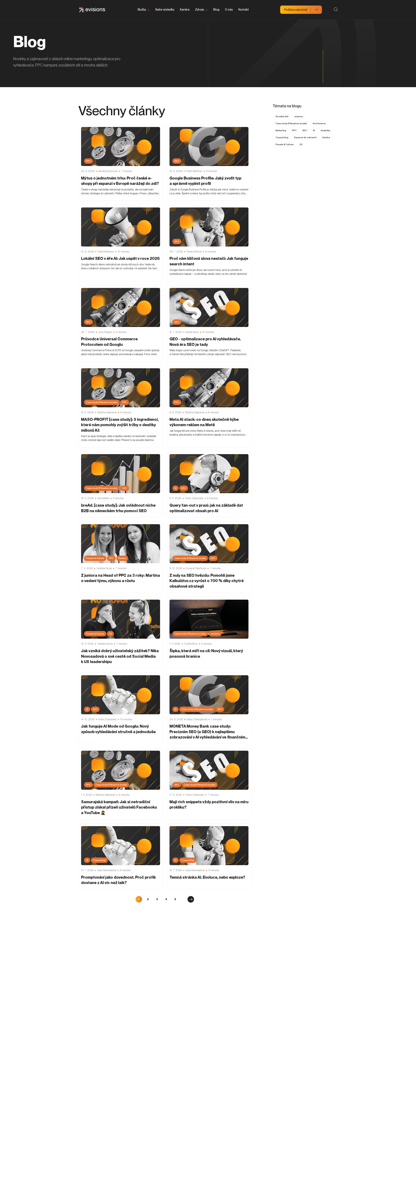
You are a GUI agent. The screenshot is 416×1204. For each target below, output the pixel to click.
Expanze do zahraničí (305, 137)
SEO (304, 130)
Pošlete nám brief (295, 9)
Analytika (325, 130)
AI (314, 130)
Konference (319, 123)
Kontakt (243, 9)
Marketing (281, 130)
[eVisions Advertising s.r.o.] (92, 9)
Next (191, 899)
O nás (229, 9)
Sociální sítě (282, 116)
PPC (294, 130)
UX (300, 144)
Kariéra (184, 9)
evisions (298, 116)
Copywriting (282, 137)
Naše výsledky (164, 9)
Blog (216, 9)
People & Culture (285, 144)
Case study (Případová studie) (291, 123)
